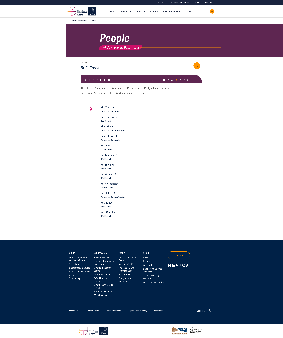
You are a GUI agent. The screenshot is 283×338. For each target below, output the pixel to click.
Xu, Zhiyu (107, 166)
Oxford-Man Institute (103, 274)
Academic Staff (126, 263)
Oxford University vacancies (151, 277)
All (82, 88)
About (153, 11)
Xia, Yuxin (110, 109)
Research (124, 11)
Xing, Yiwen (113, 128)
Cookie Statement (113, 310)
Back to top (202, 310)
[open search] (212, 11)
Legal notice (159, 310)
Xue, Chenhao (108, 213)
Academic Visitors (125, 93)
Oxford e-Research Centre (102, 269)
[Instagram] (183, 265)
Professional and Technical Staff (126, 269)
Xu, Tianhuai (109, 156)
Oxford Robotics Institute (101, 279)
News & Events (170, 11)
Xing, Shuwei (112, 137)
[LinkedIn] (173, 265)
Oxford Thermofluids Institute (103, 286)
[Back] (69, 20)
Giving (161, 2)
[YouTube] (177, 265)
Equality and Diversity (137, 310)
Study (109, 11)
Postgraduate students (125, 279)
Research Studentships (75, 277)
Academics (117, 88)
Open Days (74, 263)
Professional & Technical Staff (96, 93)
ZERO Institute (100, 295)
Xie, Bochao (109, 118)
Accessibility (74, 310)
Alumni (196, 2)
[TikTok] (187, 265)
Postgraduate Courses (79, 271)
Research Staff (126, 274)
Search (84, 62)
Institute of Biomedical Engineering (104, 262)
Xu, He (109, 185)
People (139, 11)
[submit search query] (196, 65)
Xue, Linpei (107, 204)
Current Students (178, 2)
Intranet (209, 2)
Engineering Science (80, 21)
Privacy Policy (93, 310)
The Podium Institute (103, 291)
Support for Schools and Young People (78, 259)
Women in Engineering (153, 281)
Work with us (149, 264)
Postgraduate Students (156, 88)
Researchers (133, 88)
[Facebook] (180, 265)
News (145, 257)
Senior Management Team (128, 259)
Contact (189, 11)
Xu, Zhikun (113, 194)
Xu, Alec (107, 147)
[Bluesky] (169, 265)
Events (146, 261)
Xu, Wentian (109, 175)
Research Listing (101, 257)
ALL (189, 80)
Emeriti (142, 93)
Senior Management (97, 88)
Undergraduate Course (79, 267)
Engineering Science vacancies (152, 270)
